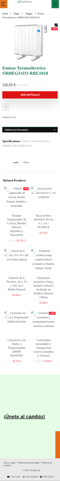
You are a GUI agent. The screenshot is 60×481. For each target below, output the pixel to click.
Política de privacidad (28, 462)
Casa (16, 13)
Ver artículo (30, 94)
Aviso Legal (9, 462)
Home (5, 13)
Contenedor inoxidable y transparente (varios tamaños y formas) (44, 347)
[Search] (55, 4)
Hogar (29, 13)
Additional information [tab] (16, 130)
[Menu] (3, 4)
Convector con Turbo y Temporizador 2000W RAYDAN (17, 347)
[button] (56, 25)
